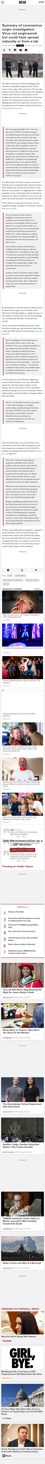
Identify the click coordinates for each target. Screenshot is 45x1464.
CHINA (10, 576)
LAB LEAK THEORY (32, 580)
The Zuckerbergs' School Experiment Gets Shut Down (22, 1105)
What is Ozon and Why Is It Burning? (21, 944)
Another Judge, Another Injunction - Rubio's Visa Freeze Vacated (22, 1145)
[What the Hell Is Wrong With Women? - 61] (22, 1322)
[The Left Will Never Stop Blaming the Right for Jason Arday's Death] (22, 975)
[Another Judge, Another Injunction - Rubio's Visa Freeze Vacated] (22, 1130)
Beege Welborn (8, 1152)
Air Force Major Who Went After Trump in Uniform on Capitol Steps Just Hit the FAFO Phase (22, 1411)
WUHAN (6, 584)
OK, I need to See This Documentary (21, 931)
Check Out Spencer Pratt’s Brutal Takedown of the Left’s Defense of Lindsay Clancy (22, 1450)
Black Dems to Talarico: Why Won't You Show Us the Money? (21, 1031)
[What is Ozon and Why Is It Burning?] (22, 1248)
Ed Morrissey (7, 1038)
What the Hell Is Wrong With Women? (18, 1336)
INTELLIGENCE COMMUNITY (13, 580)
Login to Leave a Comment (22, 850)
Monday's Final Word (16, 912)
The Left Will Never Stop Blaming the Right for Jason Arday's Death (22, 991)
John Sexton (9, 46)
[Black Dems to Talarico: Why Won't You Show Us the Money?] (22, 1015)
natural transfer (11, 208)
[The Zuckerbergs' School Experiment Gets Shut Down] (22, 1089)
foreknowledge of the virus (12, 108)
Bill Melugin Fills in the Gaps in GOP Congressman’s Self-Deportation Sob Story (21, 1372)
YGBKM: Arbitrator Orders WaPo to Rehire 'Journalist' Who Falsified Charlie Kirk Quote (21, 1221)
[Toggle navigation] (2, 2)
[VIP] (41, 2)
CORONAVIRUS (20, 576)
